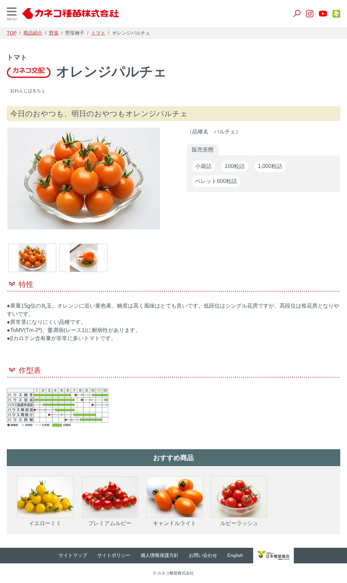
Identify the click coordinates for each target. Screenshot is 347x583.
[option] (83, 180)
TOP (12, 33)
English (235, 555)
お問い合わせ (203, 555)
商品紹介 (32, 33)
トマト (98, 33)
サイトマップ (73, 555)
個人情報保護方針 (160, 555)
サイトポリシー (113, 555)
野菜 (54, 33)
